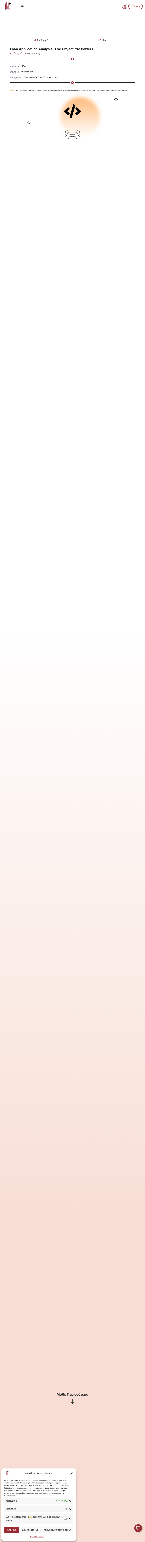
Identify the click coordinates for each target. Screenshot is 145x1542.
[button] (71, 1473)
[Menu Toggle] (22, 6)
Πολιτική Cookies (37, 1536)
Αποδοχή (11, 1529)
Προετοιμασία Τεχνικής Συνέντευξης (41, 77)
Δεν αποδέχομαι (30, 1529)
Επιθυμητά (42, 40)
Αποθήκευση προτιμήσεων (58, 1529)
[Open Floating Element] (138, 1528)
